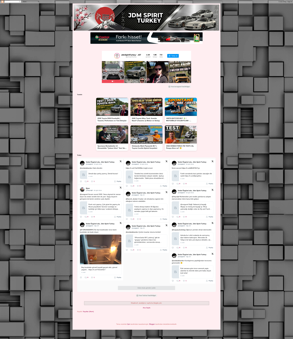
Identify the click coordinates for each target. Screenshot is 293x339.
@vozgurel (84, 194)
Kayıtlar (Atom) (88, 311)
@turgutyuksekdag (178, 230)
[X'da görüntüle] (121, 162)
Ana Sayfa (146, 308)
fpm (128, 324)
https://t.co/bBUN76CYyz (191, 168)
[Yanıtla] (81, 181)
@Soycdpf (175, 197)
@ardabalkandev (86, 168)
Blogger (152, 324)
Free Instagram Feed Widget (180, 86)
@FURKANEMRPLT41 (88, 230)
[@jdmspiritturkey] (117, 56)
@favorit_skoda (131, 199)
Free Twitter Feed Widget (147, 295)
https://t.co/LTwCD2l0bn (134, 168)
